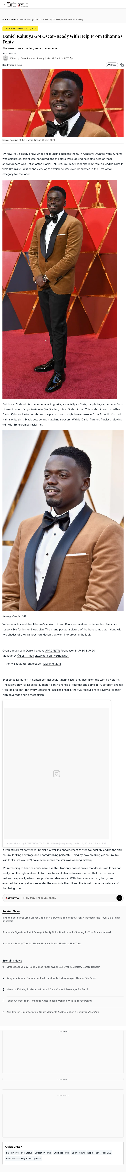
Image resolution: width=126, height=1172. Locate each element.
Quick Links (12, 1146)
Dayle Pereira (28, 58)
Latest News (12, 1152)
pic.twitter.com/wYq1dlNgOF (52, 655)
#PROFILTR (52, 650)
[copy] (122, 65)
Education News (43, 1152)
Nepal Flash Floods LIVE (99, 1152)
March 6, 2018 (52, 663)
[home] (17, 4)
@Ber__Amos (25, 655)
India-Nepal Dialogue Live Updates (23, 1158)
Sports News (78, 1152)
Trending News (12, 960)
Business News (61, 1152)
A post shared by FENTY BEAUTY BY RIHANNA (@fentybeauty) (40, 843)
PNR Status (26, 1152)
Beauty (40, 58)
